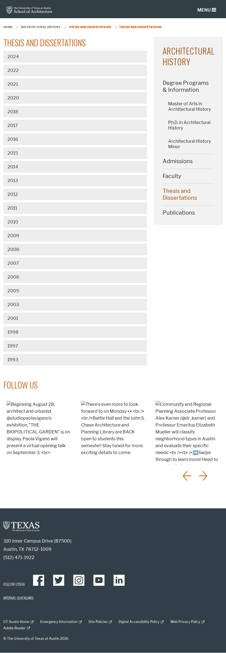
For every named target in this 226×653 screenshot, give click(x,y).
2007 (13, 263)
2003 (13, 304)
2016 (12, 139)
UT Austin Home (16, 622)
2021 (12, 84)
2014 (12, 166)
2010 (12, 222)
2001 (12, 318)
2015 (12, 153)
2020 (13, 98)
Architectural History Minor (189, 144)
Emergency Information (58, 622)
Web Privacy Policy (185, 622)
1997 (12, 346)
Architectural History (41, 27)
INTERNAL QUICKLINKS (18, 598)
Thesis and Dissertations (180, 194)
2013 (12, 180)
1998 (12, 332)
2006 (13, 277)
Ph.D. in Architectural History (189, 125)
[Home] (29, 9)
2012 (12, 194)
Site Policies (97, 622)
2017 (12, 125)
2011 (12, 208)
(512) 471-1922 (18, 557)
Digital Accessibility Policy (139, 622)
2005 (13, 290)
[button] (187, 475)
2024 (13, 56)
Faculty (172, 176)
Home (8, 27)
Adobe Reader (14, 628)
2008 (13, 249)
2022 (13, 70)
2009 (13, 235)
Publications (179, 212)
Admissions (178, 161)
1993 (12, 359)
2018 (12, 111)
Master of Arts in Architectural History (189, 106)
